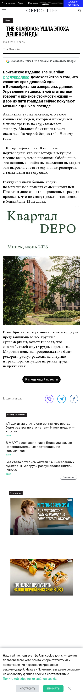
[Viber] (49, 399)
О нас (21, 3)
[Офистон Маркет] (45, 3)
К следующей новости (41, 379)
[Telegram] (61, 399)
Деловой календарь (73, 3)
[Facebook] (74, 399)
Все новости (68, 477)
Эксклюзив (8, 3)
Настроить (28, 688)
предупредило (16, 77)
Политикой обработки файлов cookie (29, 679)
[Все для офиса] (57, 3)
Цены (7, 20)
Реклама (33, 3)
